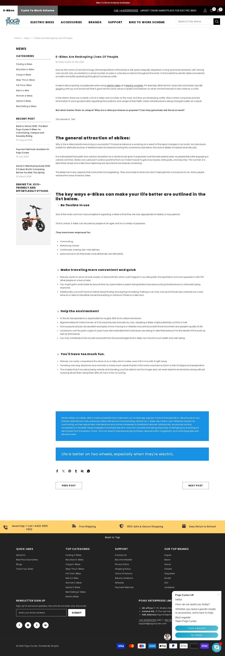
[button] (216, 647)
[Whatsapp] (88, 470)
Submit (77, 612)
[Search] (198, 21)
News (27, 38)
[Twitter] (63, 470)
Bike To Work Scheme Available (113, 2)
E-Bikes (8, 10)
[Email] (82, 470)
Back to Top (112, 537)
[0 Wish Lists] (211, 10)
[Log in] (205, 10)
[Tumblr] (75, 470)
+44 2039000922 (147, 620)
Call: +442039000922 (126, 10)
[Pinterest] (69, 470)
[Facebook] (57, 470)
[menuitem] (33, 64)
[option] (112, 3)
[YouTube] (45, 625)
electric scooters (134, 85)
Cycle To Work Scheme (37, 10)
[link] (33, 221)
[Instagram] (28, 625)
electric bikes (113, 85)
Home (17, 38)
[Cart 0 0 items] (218, 10)
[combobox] (194, 21)
